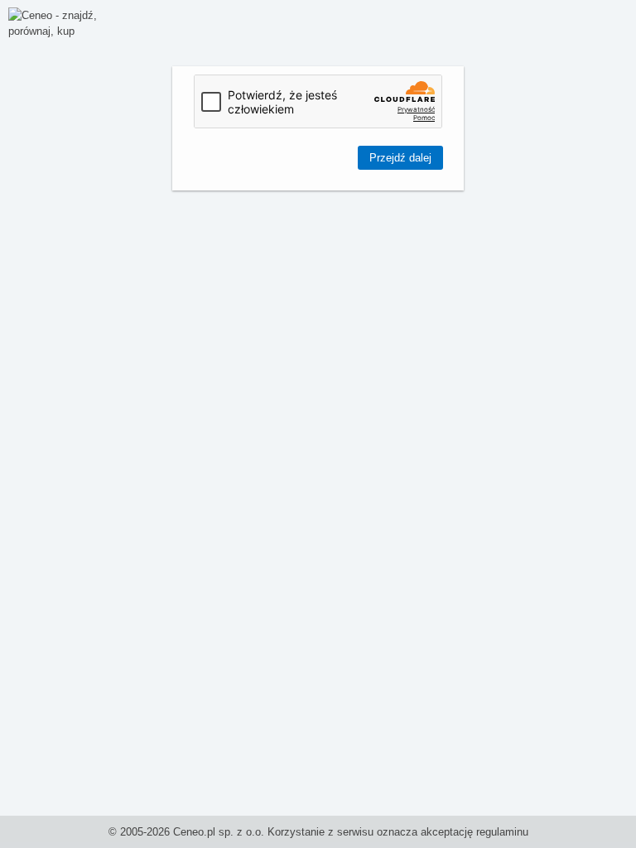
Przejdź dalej (400, 158)
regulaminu (502, 832)
